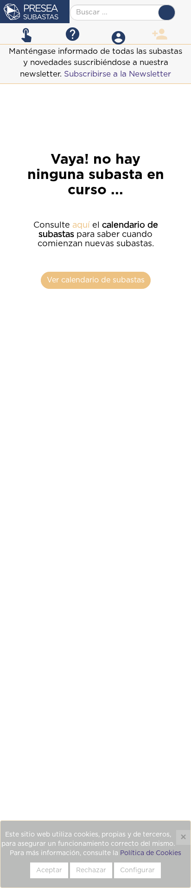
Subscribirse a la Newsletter (117, 74)
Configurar (137, 870)
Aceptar (49, 870)
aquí (81, 225)
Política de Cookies (150, 853)
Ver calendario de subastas (96, 280)
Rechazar (91, 870)
